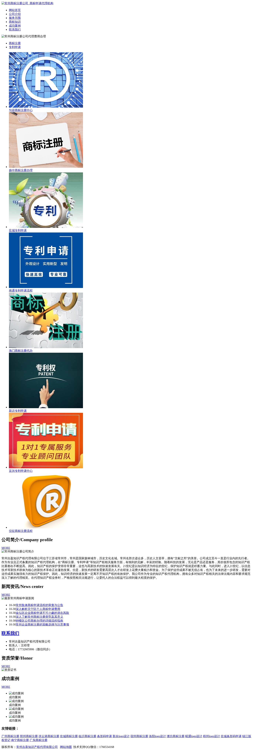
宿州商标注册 (139, 736)
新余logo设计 (121, 736)
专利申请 (15, 47)
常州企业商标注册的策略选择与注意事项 (42, 624)
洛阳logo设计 (157, 736)
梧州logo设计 (211, 736)
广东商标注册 (38, 740)
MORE (5, 547)
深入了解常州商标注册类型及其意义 (39, 616)
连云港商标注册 (49, 736)
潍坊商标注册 (175, 736)
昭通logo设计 (193, 736)
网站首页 (15, 10)
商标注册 (15, 43)
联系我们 (15, 29)
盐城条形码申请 (231, 736)
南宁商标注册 (20, 740)
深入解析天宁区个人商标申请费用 (38, 609)
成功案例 (15, 25)
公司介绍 (15, 14)
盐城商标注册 (69, 736)
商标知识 (15, 21)
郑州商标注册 (29, 736)
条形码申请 (104, 736)
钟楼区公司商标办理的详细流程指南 (39, 620)
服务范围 (15, 17)
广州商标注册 (10, 736)
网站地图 (66, 746)
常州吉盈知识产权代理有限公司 (37, 746)
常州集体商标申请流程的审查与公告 (39, 605)
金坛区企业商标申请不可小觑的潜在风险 (42, 612)
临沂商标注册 (87, 736)
